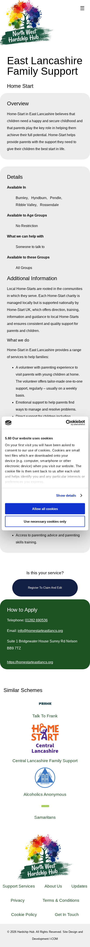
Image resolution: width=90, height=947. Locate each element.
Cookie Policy (24, 914)
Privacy (18, 900)
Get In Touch (67, 914)
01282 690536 (36, 620)
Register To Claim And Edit (45, 587)
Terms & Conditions (61, 900)
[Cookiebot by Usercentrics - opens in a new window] (66, 423)
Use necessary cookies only (45, 521)
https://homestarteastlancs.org (30, 662)
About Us (53, 886)
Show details (66, 495)
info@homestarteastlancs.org (40, 631)
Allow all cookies (45, 508)
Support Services (19, 886)
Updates (79, 886)
